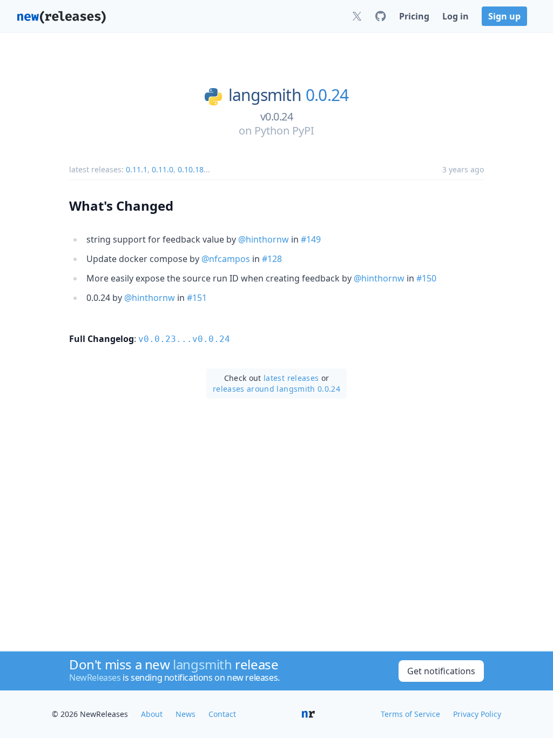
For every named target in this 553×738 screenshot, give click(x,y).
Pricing (414, 16)
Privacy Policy (477, 714)
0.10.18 (191, 169)
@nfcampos (225, 259)
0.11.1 (136, 169)
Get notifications (441, 671)
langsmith (264, 95)
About (152, 714)
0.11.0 (162, 169)
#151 (197, 298)
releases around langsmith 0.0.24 (276, 389)
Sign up (504, 16)
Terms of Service (410, 714)
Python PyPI (284, 130)
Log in (455, 16)
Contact (222, 714)
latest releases (291, 378)
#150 (426, 278)
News (185, 714)
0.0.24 (327, 95)
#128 (272, 259)
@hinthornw (263, 239)
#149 (311, 239)
